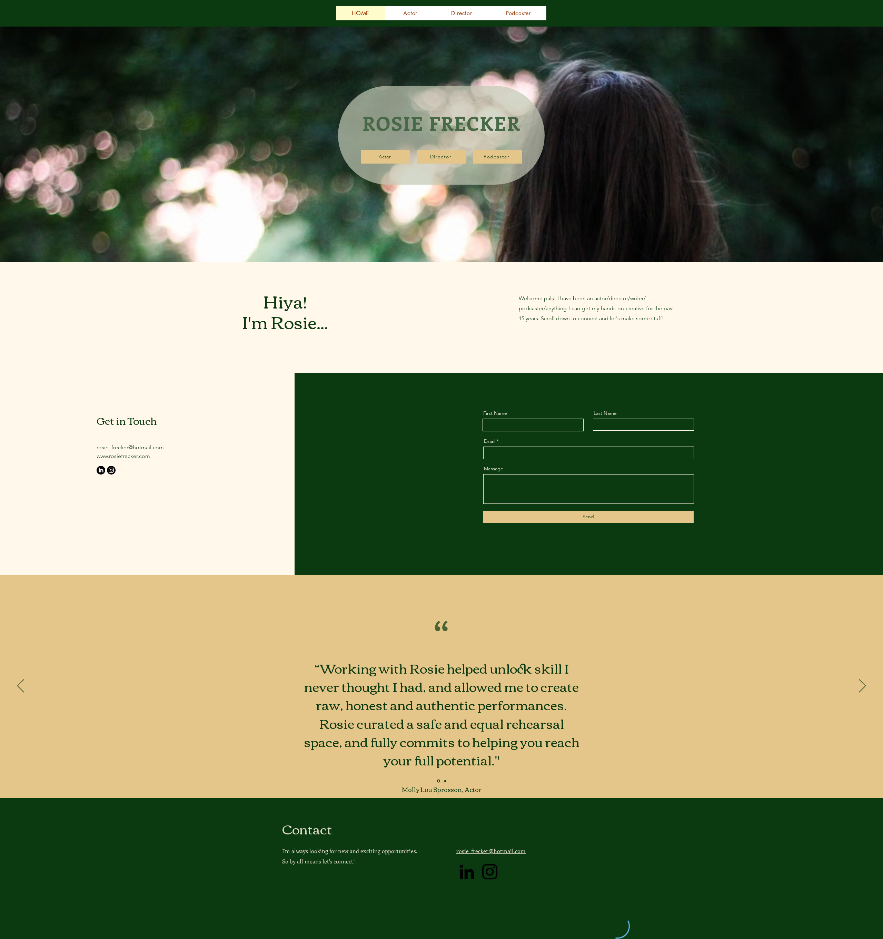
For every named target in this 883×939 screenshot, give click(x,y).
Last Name (605, 413)
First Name (495, 413)
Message (493, 468)
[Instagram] (111, 470)
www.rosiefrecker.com (123, 456)
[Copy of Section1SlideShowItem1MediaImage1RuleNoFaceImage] (444, 781)
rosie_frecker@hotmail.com (130, 447)
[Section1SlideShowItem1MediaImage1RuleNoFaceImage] (438, 781)
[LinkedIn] (101, 470)
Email (489, 441)
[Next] (862, 686)
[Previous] (20, 686)
